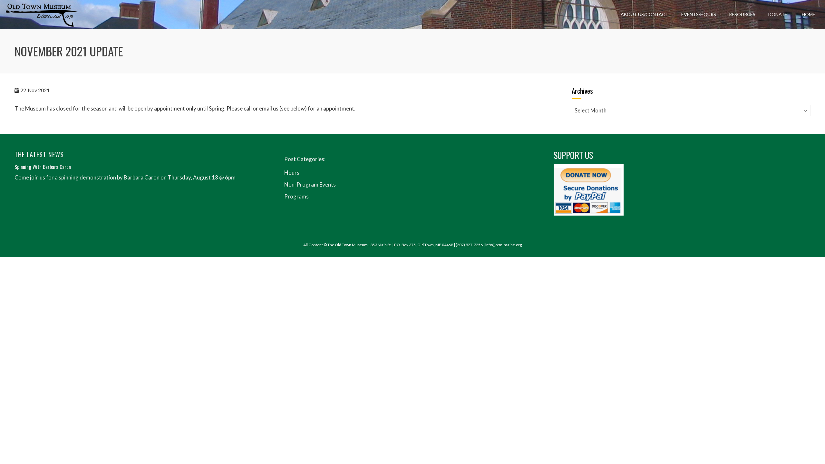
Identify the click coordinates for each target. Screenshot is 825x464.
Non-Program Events (310, 184)
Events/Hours (698, 14)
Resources (742, 14)
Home (808, 14)
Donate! (778, 14)
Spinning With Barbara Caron (43, 166)
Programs (296, 196)
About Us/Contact (644, 14)
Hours (291, 172)
